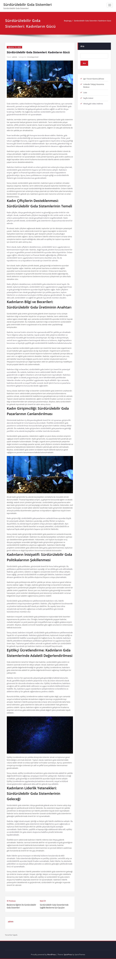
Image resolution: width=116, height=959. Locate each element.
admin (14, 57)
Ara (82, 46)
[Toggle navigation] (110, 5)
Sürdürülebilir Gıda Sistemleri (27, 4)
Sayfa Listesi (88, 98)
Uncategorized (32, 57)
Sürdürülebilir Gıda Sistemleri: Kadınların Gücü (92, 20)
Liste (85, 92)
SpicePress (68, 954)
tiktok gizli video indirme (93, 103)
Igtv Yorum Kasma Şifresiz (93, 79)
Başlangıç (68, 20)
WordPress (51, 954)
